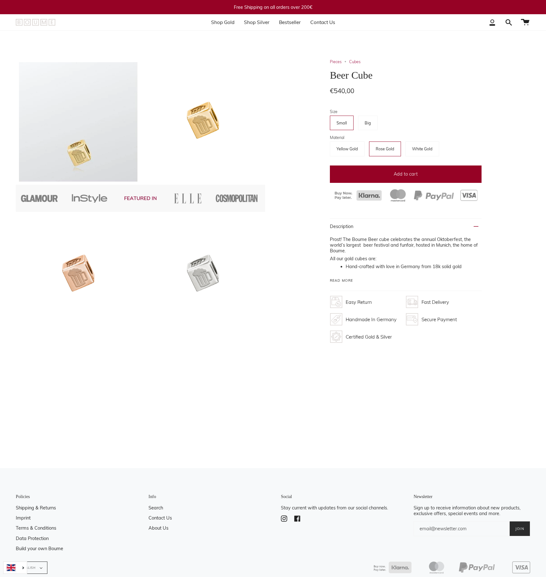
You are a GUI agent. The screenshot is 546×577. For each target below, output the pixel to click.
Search (156, 508)
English (29, 567)
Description (341, 226)
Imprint (23, 518)
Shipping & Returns (36, 508)
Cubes (355, 61)
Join (519, 528)
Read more (341, 280)
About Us (158, 528)
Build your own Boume (39, 548)
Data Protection (32, 538)
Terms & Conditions (36, 528)
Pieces (336, 61)
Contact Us (160, 518)
